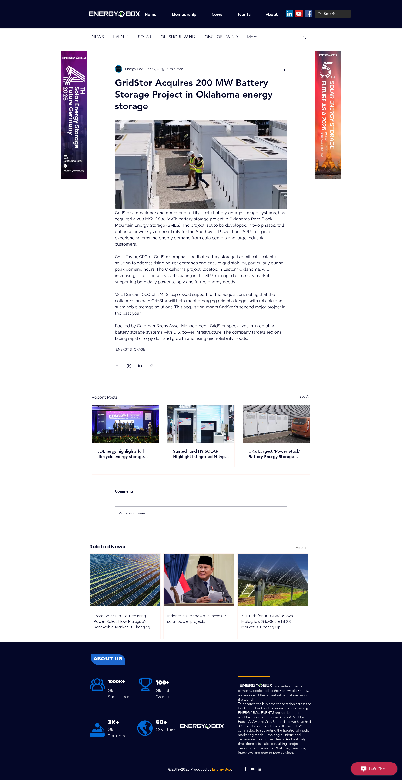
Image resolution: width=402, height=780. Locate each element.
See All (305, 396)
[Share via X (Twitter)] (128, 365)
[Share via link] (151, 365)
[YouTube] (299, 13)
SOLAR (144, 36)
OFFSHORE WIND (178, 36)
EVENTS (121, 36)
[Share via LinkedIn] (140, 365)
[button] (248, 14)
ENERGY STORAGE (130, 349)
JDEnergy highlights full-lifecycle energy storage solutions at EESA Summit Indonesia (122, 454)
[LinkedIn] (289, 13)
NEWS (98, 36)
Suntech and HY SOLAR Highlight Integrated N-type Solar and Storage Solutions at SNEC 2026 (200, 454)
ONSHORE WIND (221, 36)
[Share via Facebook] (117, 365)
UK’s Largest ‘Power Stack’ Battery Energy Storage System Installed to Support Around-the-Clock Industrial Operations (275, 454)
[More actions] (284, 69)
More (252, 36)
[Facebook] (308, 13)
